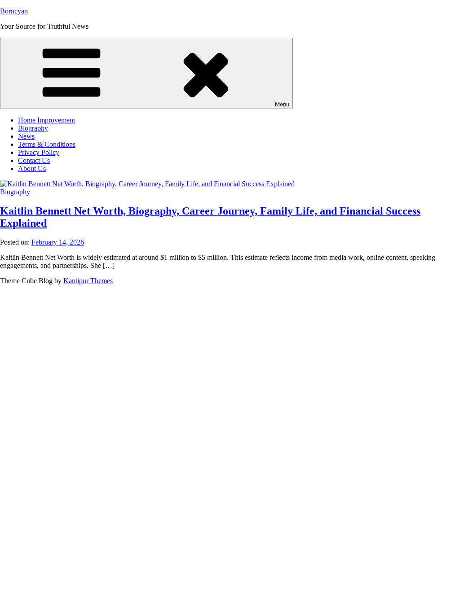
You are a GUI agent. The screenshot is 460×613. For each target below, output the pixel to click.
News (26, 136)
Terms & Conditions (46, 144)
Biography (33, 128)
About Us (32, 168)
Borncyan (14, 11)
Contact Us (34, 160)
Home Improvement (46, 120)
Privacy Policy (38, 152)
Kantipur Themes (88, 281)
